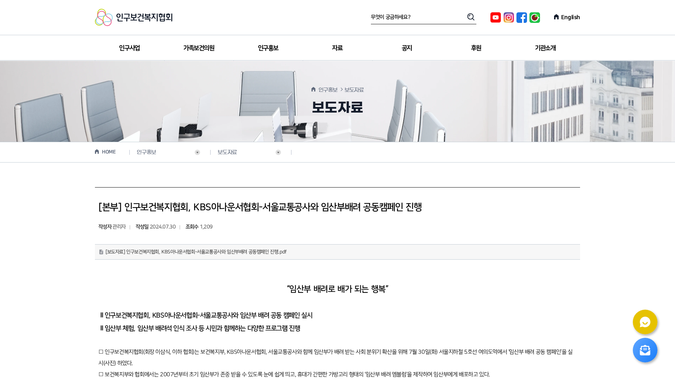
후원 (476, 48)
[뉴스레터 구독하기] (645, 350)
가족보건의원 (199, 48)
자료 (337, 48)
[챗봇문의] (645, 322)
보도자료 (227, 152)
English (570, 17)
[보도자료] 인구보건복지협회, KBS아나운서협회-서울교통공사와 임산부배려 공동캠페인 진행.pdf (196, 251)
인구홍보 (268, 48)
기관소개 (545, 48)
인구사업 (129, 48)
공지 (407, 48)
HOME (109, 152)
